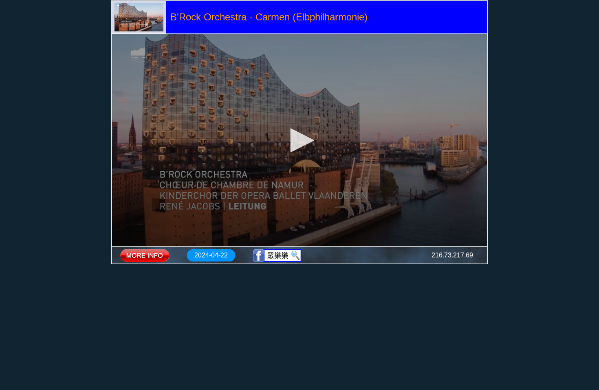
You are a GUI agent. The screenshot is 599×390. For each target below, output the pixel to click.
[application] (299, 140)
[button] (299, 140)
